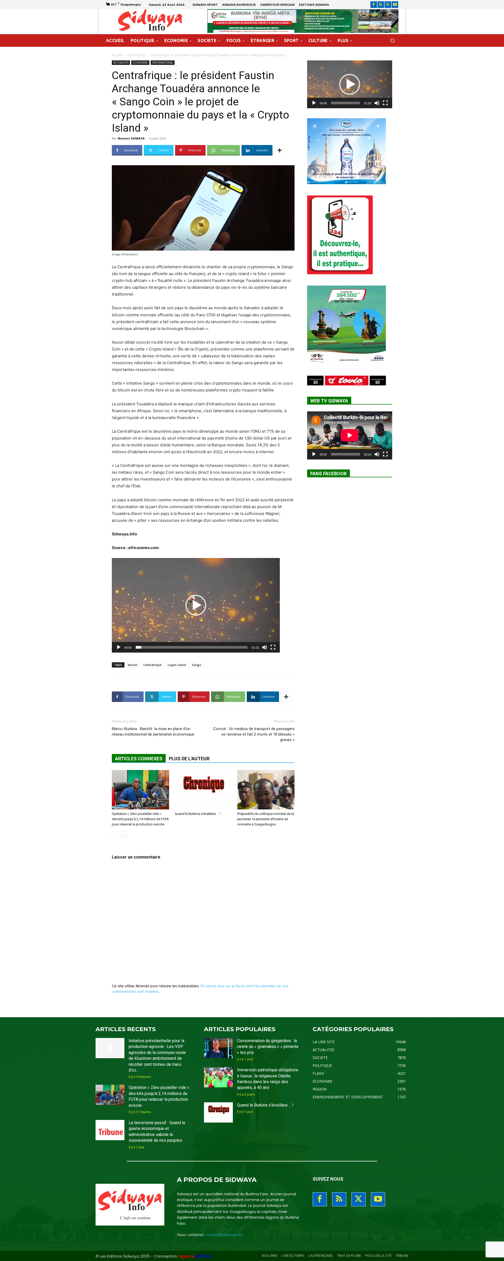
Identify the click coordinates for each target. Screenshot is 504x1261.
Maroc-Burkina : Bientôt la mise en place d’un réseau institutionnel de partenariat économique (153, 731)
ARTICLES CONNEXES (138, 758)
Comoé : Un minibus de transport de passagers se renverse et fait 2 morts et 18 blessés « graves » (254, 734)
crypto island (176, 665)
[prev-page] (115, 834)
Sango (196, 665)
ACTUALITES (136, 55)
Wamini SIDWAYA (131, 138)
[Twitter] (387, 4)
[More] (279, 150)
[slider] (192, 647)
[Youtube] (394, 4)
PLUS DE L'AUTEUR (189, 758)
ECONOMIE (140, 62)
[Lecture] (118, 647)
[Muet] (264, 647)
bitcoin (133, 665)
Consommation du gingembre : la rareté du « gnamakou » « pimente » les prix (267, 1046)
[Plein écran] (273, 647)
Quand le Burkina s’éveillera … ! (197, 814)
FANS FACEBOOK (328, 473)
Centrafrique (152, 665)
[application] (196, 605)
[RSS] (380, 4)
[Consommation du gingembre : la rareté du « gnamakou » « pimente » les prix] (218, 1048)
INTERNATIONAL (162, 62)
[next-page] (123, 834)
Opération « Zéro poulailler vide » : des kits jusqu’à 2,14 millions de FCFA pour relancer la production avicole (140, 819)
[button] (392, 40)
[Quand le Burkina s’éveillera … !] (203, 789)
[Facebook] (373, 4)
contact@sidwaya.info (224, 1234)
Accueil (117, 55)
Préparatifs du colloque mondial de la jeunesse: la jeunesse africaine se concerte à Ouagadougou (265, 819)
